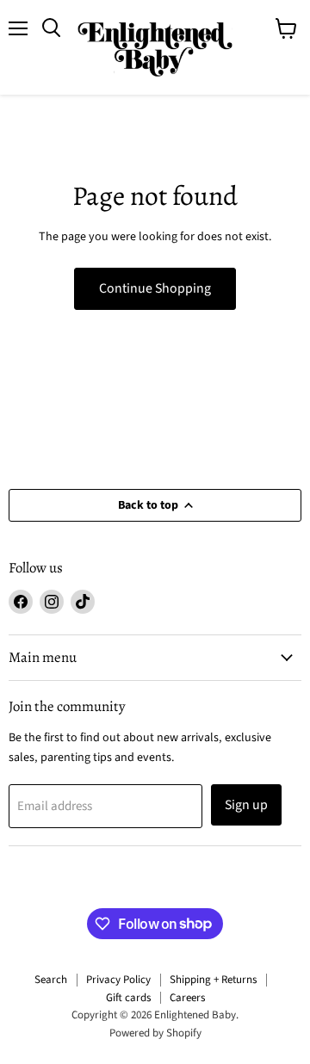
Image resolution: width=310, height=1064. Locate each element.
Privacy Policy (118, 979)
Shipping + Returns (213, 979)
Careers (187, 997)
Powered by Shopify (155, 1033)
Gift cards (128, 997)
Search (50, 979)
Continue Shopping (155, 288)
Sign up (246, 804)
